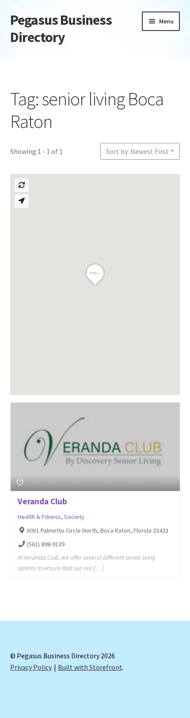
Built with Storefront (90, 667)
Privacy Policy (31, 667)
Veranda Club (42, 501)
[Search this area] (22, 185)
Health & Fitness (39, 517)
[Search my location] (22, 201)
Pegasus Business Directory (61, 28)
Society (74, 517)
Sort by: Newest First (137, 151)
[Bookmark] (20, 482)
